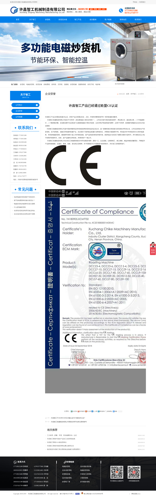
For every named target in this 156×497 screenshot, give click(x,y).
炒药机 (53, 84)
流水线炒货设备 (85, 466)
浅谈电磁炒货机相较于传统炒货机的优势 (25, 197)
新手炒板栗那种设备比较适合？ (24, 200)
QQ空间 (75, 411)
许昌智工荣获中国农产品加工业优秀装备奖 (61, 439)
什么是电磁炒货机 (20, 207)
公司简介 (19, 105)
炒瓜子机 (91, 84)
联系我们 (142, 2)
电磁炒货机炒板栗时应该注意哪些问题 (25, 204)
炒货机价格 (66, 474)
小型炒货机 (84, 478)
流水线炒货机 (67, 478)
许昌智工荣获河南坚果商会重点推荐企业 (60, 446)
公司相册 (19, 117)
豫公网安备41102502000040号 (93, 494)
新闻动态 (123, 19)
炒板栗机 (47, 84)
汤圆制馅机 (82, 84)
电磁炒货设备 (85, 470)
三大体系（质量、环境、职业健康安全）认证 (62, 435)
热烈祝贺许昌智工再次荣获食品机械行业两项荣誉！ (64, 449)
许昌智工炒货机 (85, 474)
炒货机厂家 (66, 482)
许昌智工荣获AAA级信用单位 (57, 442)
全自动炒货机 (67, 470)
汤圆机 (66, 84)
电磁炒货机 (30, 84)
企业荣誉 (19, 111)
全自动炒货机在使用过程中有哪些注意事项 (25, 214)
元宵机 (60, 84)
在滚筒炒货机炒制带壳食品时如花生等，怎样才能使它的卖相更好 (25, 210)
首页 (17, 19)
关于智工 (32, 19)
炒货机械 (73, 84)
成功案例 (93, 19)
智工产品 (77, 19)
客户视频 (108, 19)
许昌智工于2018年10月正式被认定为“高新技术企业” (68, 418)
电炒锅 (97, 84)
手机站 (135, 2)
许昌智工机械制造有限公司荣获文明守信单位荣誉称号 (69, 422)
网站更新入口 (135, 494)
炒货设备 (39, 84)
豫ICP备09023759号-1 (67, 494)
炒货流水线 (63, 19)
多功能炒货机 (85, 482)
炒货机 (47, 19)
